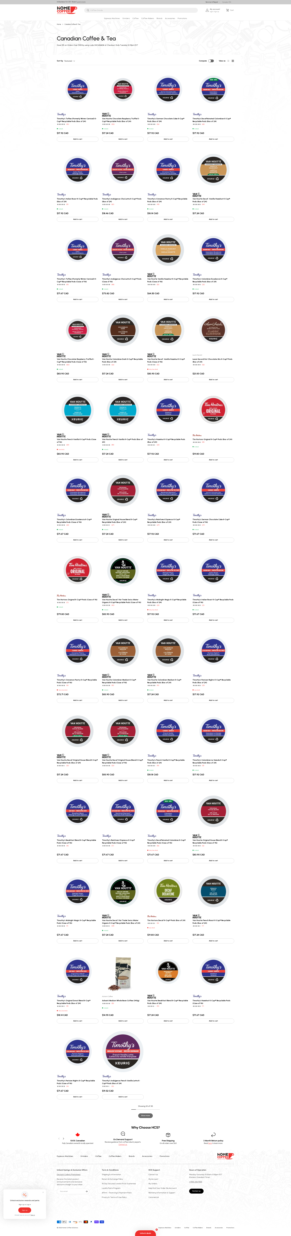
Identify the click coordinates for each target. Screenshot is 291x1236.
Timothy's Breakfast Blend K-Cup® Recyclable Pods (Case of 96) (76, 841)
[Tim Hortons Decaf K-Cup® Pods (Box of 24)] (168, 891)
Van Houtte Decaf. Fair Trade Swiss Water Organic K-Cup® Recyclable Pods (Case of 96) (121, 601)
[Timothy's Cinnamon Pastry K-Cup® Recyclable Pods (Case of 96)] (77, 651)
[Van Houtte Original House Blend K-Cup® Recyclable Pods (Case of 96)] (213, 811)
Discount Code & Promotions (68, 1174)
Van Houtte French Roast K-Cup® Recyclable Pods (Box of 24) (211, 921)
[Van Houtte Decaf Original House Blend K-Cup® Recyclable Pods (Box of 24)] (77, 731)
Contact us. (123, 1145)
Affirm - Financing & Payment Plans (117, 1193)
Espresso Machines (112, 18)
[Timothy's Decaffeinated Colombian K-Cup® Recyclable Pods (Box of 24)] (213, 89)
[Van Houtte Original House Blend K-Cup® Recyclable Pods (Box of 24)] (123, 490)
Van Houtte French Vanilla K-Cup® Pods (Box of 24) (122, 440)
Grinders (126, 18)
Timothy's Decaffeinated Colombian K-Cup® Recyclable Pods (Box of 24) (212, 120)
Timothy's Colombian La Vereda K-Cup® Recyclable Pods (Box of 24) (210, 761)
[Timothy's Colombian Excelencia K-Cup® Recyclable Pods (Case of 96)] (77, 490)
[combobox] (141, 10)
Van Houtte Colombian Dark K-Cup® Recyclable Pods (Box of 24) (122, 360)
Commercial (153, 1197)
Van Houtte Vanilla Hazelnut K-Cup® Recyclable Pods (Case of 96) (167, 280)
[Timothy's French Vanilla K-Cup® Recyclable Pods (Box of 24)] (168, 731)
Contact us (196, 1191)
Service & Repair (212, 2)
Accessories (170, 18)
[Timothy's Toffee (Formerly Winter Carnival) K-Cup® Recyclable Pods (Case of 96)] (77, 250)
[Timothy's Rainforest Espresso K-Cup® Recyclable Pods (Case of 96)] (123, 811)
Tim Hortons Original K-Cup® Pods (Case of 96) (77, 600)
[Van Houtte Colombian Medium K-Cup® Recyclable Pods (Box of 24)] (168, 651)
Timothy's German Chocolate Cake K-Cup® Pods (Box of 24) (165, 120)
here (210, 1143)
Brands (159, 18)
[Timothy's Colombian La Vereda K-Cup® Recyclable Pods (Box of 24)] (213, 731)
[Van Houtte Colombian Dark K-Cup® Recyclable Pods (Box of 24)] (123, 330)
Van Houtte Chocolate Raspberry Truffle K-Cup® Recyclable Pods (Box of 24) (120, 120)
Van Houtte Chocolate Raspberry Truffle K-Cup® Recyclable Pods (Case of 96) (75, 360)
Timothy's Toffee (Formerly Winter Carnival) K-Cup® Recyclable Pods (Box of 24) (77, 120)
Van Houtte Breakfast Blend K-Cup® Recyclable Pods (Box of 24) (167, 1001)
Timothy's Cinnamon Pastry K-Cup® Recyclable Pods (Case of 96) (77, 681)
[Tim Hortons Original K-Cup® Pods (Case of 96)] (77, 570)
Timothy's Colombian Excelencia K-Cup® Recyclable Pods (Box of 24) (210, 280)
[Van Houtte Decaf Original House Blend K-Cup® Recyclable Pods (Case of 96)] (123, 731)
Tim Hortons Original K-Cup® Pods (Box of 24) (212, 439)
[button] (230, 10)
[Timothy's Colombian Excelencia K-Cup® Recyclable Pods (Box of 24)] (213, 250)
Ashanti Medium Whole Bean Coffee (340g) (120, 1000)
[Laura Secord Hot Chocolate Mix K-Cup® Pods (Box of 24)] (213, 330)
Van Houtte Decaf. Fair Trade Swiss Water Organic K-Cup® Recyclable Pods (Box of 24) (121, 921)
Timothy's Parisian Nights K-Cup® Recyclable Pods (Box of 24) (212, 681)
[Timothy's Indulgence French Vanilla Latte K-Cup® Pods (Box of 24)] (123, 1051)
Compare (203, 61)
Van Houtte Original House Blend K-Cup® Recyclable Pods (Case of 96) (210, 841)
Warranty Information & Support (161, 1193)
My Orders (152, 1184)
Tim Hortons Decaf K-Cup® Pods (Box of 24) (166, 920)
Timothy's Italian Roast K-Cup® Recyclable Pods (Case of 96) (213, 601)
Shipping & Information (111, 1174)
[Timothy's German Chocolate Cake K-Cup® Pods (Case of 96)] (213, 490)
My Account (153, 1179)
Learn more (81, 2)
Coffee (135, 18)
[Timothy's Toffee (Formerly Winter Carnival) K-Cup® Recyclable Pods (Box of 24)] (77, 89)
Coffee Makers (147, 18)
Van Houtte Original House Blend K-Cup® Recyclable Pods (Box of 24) (119, 520)
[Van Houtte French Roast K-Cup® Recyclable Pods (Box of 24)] (213, 891)
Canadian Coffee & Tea (72, 24)
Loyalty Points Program (111, 1188)
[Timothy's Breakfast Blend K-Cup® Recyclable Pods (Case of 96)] (77, 811)
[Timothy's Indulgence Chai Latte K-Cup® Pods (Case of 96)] (123, 250)
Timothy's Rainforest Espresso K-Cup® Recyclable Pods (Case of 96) (118, 841)
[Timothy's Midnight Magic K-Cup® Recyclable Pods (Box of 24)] (168, 570)
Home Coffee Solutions (70, 1227)
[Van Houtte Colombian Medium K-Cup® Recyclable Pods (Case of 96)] (123, 651)
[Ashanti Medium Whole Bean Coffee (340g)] (123, 971)
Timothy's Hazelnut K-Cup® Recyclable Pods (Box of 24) (166, 440)
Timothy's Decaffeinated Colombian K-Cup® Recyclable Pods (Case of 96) (166, 841)
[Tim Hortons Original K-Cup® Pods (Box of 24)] (213, 410)
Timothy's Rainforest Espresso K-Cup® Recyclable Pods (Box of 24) (163, 520)
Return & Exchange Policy (112, 1179)
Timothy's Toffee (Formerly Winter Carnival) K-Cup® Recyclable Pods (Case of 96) (77, 280)
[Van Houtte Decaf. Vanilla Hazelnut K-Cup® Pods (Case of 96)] (168, 330)
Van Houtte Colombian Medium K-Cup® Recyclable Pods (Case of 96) (119, 681)
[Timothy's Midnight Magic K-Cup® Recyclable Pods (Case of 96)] (77, 891)
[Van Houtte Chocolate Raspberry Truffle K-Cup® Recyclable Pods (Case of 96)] (77, 330)
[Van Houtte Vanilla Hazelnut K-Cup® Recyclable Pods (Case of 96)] (168, 250)
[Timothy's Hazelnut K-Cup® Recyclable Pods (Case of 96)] (213, 971)
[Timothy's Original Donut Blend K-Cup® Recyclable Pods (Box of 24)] (77, 971)
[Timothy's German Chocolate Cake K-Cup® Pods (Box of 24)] (168, 89)
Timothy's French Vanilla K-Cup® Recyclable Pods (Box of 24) (166, 761)
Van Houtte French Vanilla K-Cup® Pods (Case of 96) (76, 440)
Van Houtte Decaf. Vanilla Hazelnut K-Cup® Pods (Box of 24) (211, 200)
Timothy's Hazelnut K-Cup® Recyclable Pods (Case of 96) (211, 1001)
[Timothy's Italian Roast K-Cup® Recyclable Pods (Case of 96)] (213, 570)
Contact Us (153, 1174)
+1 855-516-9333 (195, 1182)
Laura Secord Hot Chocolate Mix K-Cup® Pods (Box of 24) (212, 360)
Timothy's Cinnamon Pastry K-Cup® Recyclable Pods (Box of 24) (167, 200)
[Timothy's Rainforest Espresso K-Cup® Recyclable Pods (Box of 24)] (168, 490)
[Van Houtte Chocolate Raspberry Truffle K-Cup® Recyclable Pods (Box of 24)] (123, 89)
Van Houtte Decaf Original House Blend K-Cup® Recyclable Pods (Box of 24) (77, 761)
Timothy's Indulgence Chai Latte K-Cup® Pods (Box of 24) (121, 200)
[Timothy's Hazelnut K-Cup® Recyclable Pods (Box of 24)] (168, 410)
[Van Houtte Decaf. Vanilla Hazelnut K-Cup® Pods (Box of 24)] (213, 170)
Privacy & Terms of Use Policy (114, 1197)
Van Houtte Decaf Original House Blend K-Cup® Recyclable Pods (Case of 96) (122, 761)
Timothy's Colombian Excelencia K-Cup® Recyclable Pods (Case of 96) (74, 520)
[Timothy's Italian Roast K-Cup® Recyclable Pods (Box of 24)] (77, 170)
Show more (145, 1116)
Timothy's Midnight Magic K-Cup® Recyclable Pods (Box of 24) (166, 601)
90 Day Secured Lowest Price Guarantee (119, 1184)
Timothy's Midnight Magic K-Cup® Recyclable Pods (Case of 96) (76, 921)
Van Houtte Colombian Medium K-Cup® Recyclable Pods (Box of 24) (164, 681)
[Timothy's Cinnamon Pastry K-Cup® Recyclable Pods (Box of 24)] (168, 170)
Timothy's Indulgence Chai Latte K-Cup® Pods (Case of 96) (121, 280)
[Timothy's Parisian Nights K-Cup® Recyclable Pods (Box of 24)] (213, 651)
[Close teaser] (157, 1229)
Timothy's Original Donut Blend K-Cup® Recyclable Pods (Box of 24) (73, 1001)
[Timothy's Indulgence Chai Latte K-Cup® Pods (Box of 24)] (123, 170)
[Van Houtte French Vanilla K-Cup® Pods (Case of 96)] (77, 410)
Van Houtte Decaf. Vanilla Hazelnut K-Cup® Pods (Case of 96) (166, 360)
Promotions (182, 18)
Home (59, 24)
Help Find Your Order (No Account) (162, 1188)
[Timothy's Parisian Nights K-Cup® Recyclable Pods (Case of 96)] (77, 1051)
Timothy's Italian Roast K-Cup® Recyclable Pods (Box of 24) (77, 200)
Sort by (60, 61)
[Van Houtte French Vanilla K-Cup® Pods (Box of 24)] (123, 410)
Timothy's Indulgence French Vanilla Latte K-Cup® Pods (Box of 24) (121, 1082)
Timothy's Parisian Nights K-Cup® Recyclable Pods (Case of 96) (76, 1082)
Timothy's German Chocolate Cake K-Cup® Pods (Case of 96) (211, 520)
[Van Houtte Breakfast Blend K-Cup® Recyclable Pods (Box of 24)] (168, 971)
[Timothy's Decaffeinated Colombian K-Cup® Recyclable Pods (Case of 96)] (168, 811)
